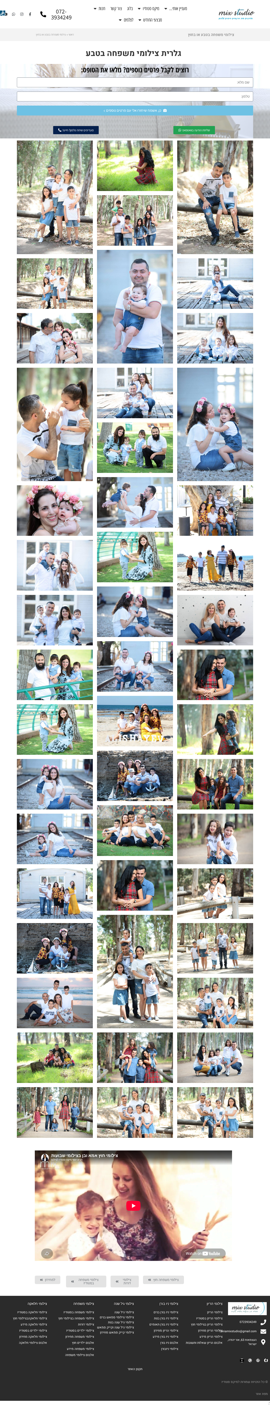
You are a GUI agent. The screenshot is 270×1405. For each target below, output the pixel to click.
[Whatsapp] (13, 14)
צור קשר (116, 8)
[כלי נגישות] (2, 13)
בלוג (130, 8)
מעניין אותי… (178, 8)
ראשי (71, 34)
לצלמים (128, 20)
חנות (102, 8)
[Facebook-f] (30, 14)
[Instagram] (21, 14)
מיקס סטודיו (151, 8)
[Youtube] (5, 14)
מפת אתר (262, 1394)
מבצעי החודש (152, 20)
